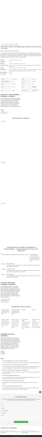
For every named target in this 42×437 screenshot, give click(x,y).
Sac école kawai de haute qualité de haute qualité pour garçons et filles (10, 432)
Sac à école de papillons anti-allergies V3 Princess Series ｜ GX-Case (30, 432)
